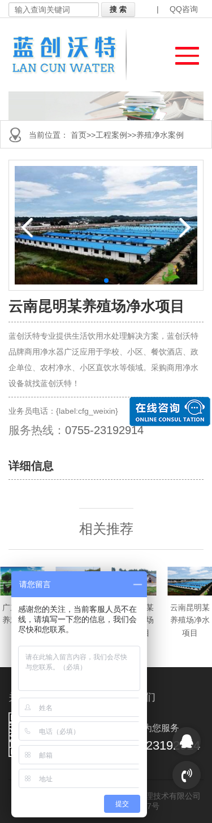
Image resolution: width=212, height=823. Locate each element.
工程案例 (111, 134)
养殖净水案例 (160, 134)
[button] (182, 52)
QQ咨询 (184, 9)
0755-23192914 (104, 430)
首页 (78, 134)
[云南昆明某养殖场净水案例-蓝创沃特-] (71, 54)
